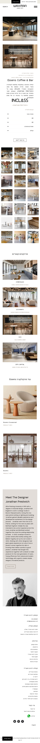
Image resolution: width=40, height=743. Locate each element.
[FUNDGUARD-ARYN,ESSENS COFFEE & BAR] (20, 187)
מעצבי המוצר (34, 652)
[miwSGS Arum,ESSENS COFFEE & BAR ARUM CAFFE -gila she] (33, 173)
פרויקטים (35, 647)
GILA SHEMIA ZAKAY (20, 340)
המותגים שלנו (34, 649)
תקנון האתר (35, 657)
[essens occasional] (20, 402)
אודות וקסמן (34, 644)
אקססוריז (35, 689)
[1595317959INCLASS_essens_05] (20, 201)
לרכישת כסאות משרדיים (31, 632)
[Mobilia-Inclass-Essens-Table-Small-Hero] (6, 187)
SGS (20, 337)
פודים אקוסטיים (33, 681)
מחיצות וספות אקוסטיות (31, 684)
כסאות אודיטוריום (33, 696)
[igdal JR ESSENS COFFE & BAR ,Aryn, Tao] (20, 40)
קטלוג (31, 131)
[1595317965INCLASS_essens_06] (33, 201)
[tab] (20, 114)
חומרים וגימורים (29, 126)
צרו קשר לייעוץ (20, 140)
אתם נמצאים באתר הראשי (29, 1)
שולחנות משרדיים (33, 674)
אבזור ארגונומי (34, 694)
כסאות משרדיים (33, 672)
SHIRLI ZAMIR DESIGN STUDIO (20, 285)
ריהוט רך (35, 677)
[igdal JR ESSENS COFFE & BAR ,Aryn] (20, 173)
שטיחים (36, 691)
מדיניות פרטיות (34, 659)
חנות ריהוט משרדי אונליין (31, 629)
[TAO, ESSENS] (33, 243)
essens (5, 471)
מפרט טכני (30, 114)
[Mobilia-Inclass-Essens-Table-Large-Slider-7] (20, 243)
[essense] (33, 229)
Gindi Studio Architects (20, 367)
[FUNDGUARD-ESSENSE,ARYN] (20, 159)
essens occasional (10, 422)
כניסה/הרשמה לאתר (29, 711)
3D (32, 118)
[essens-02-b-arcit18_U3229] (6, 229)
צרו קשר (32, 709)
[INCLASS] (20, 100)
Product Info (7, 425)
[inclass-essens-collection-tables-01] (6, 215)
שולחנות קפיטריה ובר (28, 77)
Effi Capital (20, 364)
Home (31, 73)
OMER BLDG (20, 282)
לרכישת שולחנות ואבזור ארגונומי (29, 634)
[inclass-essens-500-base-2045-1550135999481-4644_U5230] (20, 229)
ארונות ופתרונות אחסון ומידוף (30, 686)
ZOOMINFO (20, 309)
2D (32, 122)
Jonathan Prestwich (20, 105)
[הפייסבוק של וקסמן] (22, 721)
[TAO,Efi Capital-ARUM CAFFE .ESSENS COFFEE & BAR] (33, 187)
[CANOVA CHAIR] (33, 159)
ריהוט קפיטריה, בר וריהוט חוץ (26, 75)
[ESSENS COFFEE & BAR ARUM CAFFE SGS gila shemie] (20, 68)
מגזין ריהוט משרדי (33, 654)
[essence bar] (20, 215)
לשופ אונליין (16, 1)
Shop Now (7, 739)
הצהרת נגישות (34, 661)
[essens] (20, 451)
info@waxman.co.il (32, 621)
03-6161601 (34, 619)
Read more (10, 566)
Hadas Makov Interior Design (20, 312)
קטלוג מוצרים (25, 73)
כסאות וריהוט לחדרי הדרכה (30, 699)
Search (5, 7)
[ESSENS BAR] (6, 173)
